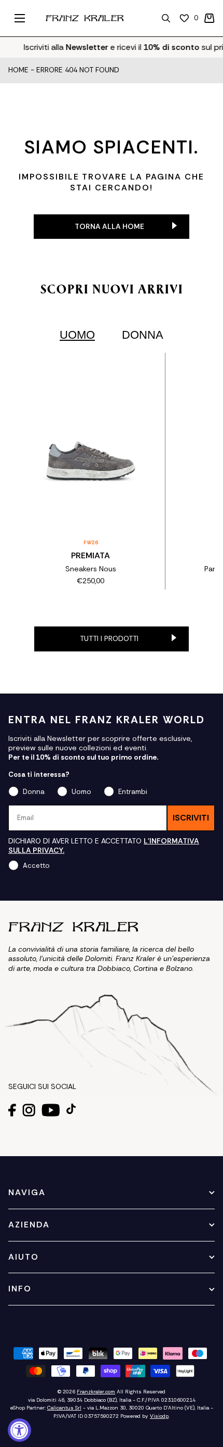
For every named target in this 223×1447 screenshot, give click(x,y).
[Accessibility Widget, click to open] (19, 1430)
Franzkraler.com (96, 1391)
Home (18, 70)
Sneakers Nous (90, 568)
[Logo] (84, 18)
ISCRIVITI (191, 817)
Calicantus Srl (64, 1407)
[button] (209, 18)
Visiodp (159, 1416)
